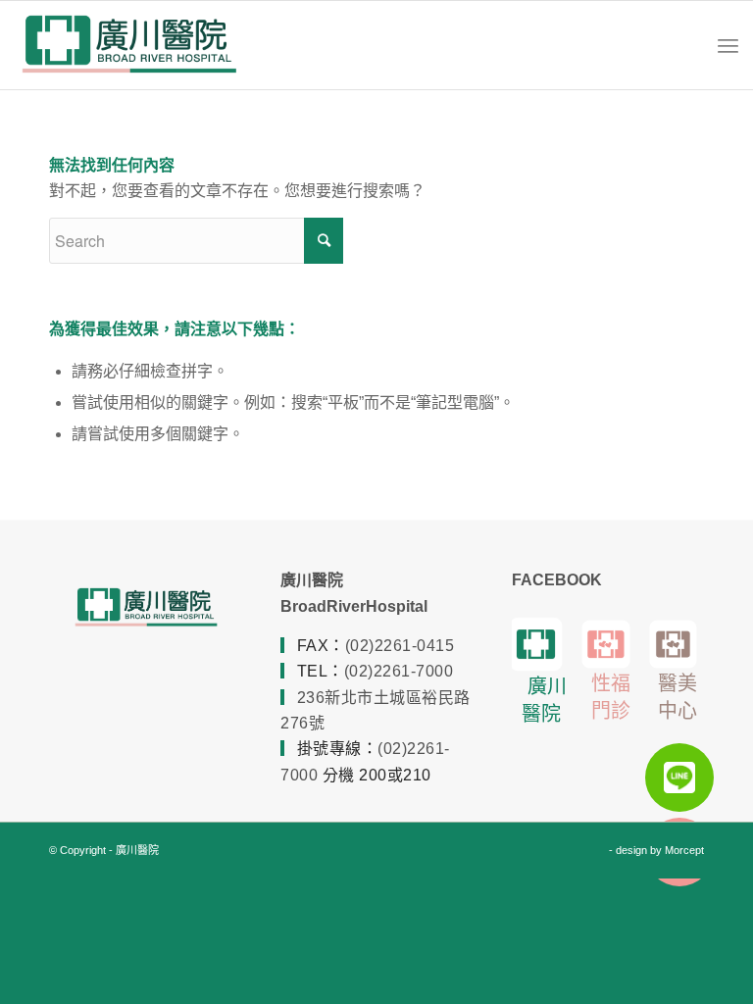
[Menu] (728, 45)
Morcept (684, 850)
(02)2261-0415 (400, 645)
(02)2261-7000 (399, 671)
